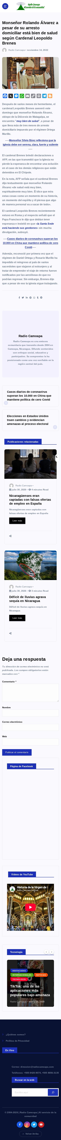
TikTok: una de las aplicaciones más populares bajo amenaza (30, 990)
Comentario (9, 681)
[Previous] (46, 951)
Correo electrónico (12, 722)
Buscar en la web (24, 1080)
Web (4, 736)
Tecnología (19, 979)
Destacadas (19, 971)
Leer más (17, 520)
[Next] (51, 951)
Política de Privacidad (17, 1041)
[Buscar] (53, 1092)
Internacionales (22, 975)
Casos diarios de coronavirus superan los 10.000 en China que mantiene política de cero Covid (30, 243)
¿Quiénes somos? (16, 1034)
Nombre (6, 707)
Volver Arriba (31, 1134)
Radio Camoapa (16, 50)
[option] (30, 983)
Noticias (41, 975)
